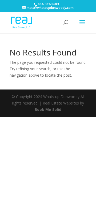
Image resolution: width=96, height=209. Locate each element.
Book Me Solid (48, 109)
